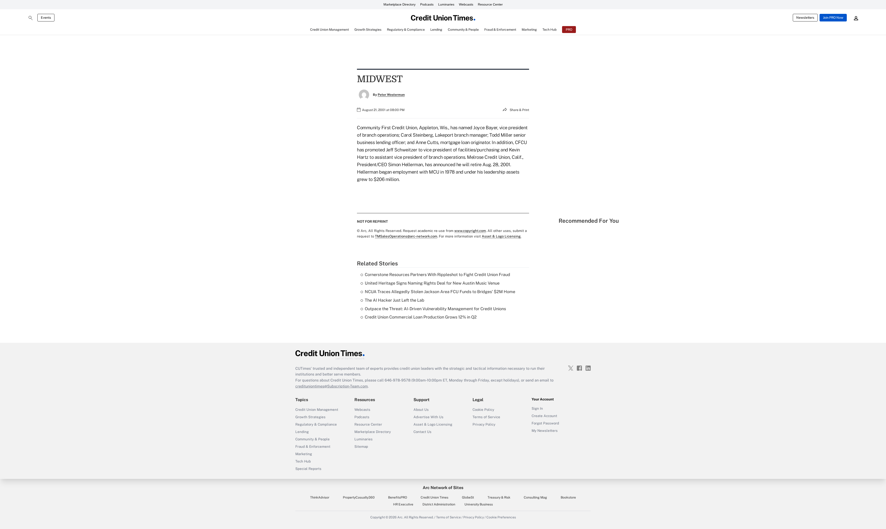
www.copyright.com (470, 231)
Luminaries (446, 4)
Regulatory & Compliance (316, 424)
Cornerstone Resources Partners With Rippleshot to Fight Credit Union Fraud (437, 274)
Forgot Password (545, 423)
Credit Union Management (316, 410)
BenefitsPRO (397, 497)
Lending (302, 432)
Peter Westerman (391, 94)
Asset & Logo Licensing (432, 424)
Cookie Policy (483, 410)
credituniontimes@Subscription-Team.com (331, 386)
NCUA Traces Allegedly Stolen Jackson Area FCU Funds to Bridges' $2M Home (440, 291)
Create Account (544, 416)
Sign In (537, 408)
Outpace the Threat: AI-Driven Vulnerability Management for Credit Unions (435, 308)
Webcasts (466, 4)
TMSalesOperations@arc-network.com (406, 236)
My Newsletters (545, 431)
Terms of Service (486, 417)
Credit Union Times (434, 497)
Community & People (312, 439)
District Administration (438, 504)
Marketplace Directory (399, 4)
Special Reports (308, 469)
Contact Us (422, 432)
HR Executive (403, 504)
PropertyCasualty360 (359, 497)
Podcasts (427, 4)
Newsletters (805, 17)
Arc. (400, 517)
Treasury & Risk (499, 497)
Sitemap (361, 446)
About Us (421, 410)
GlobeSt (468, 497)
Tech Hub (303, 461)
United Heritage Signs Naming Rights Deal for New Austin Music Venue (432, 283)
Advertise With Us (428, 417)
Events (46, 17)
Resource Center (490, 4)
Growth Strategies (310, 417)
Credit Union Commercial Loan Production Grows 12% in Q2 (421, 317)
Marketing (303, 454)
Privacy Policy (484, 424)
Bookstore (568, 497)
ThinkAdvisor (319, 497)
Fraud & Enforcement (312, 446)
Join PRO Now (833, 17)
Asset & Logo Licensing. (501, 236)
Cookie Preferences (501, 517)
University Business (478, 504)
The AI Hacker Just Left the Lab (394, 300)
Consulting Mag (535, 497)
